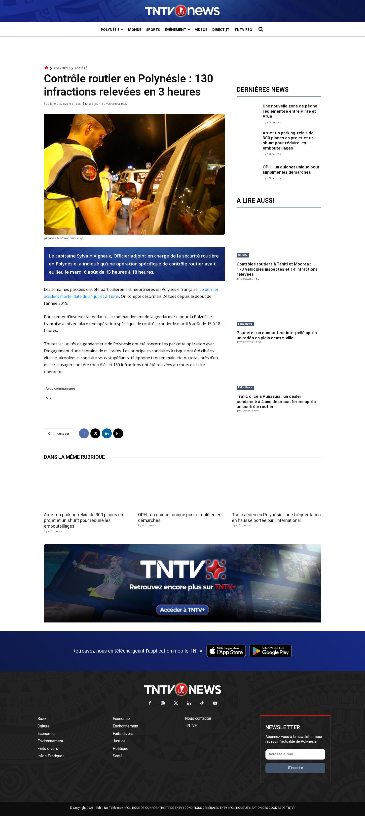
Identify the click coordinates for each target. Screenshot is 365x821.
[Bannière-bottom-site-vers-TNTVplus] (182, 621)
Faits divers (245, 323)
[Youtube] (215, 703)
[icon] (46, 68)
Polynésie (61, 68)
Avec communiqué (60, 388)
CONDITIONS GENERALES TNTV (205, 808)
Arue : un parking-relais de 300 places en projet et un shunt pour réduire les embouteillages (288, 140)
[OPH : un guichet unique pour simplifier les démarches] (248, 172)
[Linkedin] (107, 433)
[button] (261, 29)
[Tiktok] (202, 703)
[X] (95, 433)
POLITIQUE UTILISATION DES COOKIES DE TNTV (261, 808)
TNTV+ (191, 725)
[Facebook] (84, 433)
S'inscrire (295, 768)
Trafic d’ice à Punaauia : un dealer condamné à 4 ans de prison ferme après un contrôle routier (276, 401)
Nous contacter (198, 718)
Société (80, 68)
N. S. (49, 398)
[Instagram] (163, 703)
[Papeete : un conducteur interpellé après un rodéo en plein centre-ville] (279, 307)
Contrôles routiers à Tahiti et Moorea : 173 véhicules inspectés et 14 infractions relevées (277, 269)
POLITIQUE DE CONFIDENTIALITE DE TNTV (153, 808)
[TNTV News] (182, 689)
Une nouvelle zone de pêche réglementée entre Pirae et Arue (290, 111)
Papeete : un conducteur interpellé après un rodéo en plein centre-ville (277, 335)
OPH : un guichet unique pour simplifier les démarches (291, 169)
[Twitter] (176, 703)
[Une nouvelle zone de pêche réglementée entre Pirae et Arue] (248, 113)
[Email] (118, 433)
